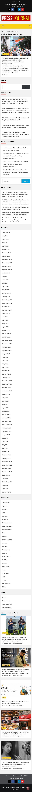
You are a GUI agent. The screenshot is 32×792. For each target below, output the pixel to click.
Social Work (5, 566)
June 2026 (5, 239)
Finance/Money (7, 529)
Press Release (6, 556)
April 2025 (5, 286)
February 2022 (6, 414)
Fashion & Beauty (7, 526)
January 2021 (6, 458)
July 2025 (5, 276)
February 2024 (6, 333)
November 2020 (7, 465)
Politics (4, 553)
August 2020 (6, 475)
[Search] (30, 26)
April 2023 (5, 367)
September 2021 (7, 431)
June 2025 (5, 279)
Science (4, 563)
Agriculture (5, 502)
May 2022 (5, 404)
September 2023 (7, 350)
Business (5, 516)
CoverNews (24, 787)
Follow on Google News (16, 6)
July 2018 (5, 485)
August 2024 (6, 313)
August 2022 (6, 394)
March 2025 (5, 290)
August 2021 (6, 434)
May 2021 (5, 445)
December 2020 (7, 461)
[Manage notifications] (28, 788)
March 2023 (5, 370)
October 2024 (6, 306)
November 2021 (7, 424)
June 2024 (5, 320)
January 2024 (6, 337)
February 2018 (6, 492)
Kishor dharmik (7, 162)
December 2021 (7, 421)
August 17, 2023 (17, 66)
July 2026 (5, 236)
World (4, 587)
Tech (3, 576)
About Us (7, 4)
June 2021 (5, 441)
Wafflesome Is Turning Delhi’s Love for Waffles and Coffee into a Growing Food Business (15, 126)
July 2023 (5, 357)
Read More (4, 74)
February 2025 (6, 293)
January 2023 (6, 377)
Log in (4, 597)
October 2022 (6, 387)
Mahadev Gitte (7, 170)
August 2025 (6, 273)
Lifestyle (4, 543)
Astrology (5, 509)
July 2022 (5, 397)
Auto (3, 512)
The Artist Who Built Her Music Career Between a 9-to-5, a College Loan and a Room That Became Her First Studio (15, 134)
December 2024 (7, 300)
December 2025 (7, 259)
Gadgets (4, 536)
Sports (4, 570)
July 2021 (5, 438)
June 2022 (5, 401)
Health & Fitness (7, 539)
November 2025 (7, 263)
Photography (6, 549)
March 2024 (5, 330)
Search (3, 80)
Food (3, 533)
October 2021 (6, 428)
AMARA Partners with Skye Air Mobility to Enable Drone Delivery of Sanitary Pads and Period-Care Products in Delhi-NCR (15, 101)
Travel (4, 580)
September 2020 (7, 472)
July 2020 (5, 478)
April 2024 (5, 327)
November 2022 (7, 384)
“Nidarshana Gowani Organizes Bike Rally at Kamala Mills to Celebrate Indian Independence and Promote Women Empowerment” (15, 61)
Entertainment (6, 523)
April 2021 (5, 448)
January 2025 (6, 296)
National (4, 546)
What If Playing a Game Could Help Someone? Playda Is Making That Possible (15, 119)
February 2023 (6, 374)
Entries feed (5, 601)
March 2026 (5, 249)
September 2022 (7, 391)
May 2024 (5, 323)
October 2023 (6, 347)
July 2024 (5, 317)
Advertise (13, 4)
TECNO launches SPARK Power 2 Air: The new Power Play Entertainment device (15, 156)
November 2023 (7, 343)
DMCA (25, 4)
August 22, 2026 (17, 643)
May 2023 (5, 364)
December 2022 (7, 381)
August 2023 (6, 354)
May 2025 (5, 283)
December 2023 (7, 340)
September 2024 (7, 310)
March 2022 (5, 411)
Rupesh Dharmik (7, 153)
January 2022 (6, 418)
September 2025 (7, 269)
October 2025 (6, 266)
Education (5, 519)
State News (5, 54)
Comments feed (7, 604)
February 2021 (6, 455)
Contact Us (20, 4)
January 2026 (6, 256)
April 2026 (5, 246)
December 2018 (7, 482)
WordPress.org (6, 607)
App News (5, 506)
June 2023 (5, 360)
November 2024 (7, 303)
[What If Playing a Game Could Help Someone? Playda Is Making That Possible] (16, 690)
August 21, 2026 (17, 675)
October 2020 (6, 468)
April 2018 (5, 488)
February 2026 (6, 252)
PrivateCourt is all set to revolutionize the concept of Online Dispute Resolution (15, 172)
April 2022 (5, 408)
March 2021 (5, 451)
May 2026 (5, 242)
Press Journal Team (8, 66)
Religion (4, 560)
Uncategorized (6, 583)
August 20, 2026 (17, 705)
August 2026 (6, 232)
